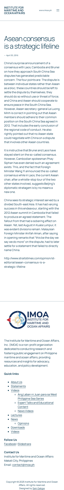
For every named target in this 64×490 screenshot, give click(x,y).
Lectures (16, 415)
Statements (18, 386)
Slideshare (24, 444)
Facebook (10, 444)
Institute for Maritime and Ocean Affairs (14, 10)
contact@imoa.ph (23, 465)
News (14, 419)
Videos (15, 390)
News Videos (25, 411)
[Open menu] (58, 10)
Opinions (23, 423)
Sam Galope (39, 488)
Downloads (18, 427)
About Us (16, 382)
